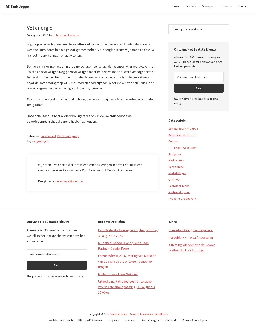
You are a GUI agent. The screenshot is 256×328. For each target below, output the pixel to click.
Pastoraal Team (178, 186)
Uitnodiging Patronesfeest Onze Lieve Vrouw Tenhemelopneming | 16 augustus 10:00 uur (126, 287)
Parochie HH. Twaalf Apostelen (191, 237)
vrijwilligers (41, 141)
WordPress (161, 314)
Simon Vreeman (119, 314)
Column (173, 141)
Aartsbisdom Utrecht (182, 135)
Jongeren (174, 154)
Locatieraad (48, 136)
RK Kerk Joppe (17, 6)
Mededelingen (177, 173)
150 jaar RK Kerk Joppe (183, 128)
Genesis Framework (141, 314)
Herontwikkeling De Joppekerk (191, 230)
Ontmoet (174, 179)
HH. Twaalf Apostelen (182, 147)
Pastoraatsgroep (68, 136)
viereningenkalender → (71, 181)
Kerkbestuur (176, 160)
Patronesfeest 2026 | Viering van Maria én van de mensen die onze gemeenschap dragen (127, 261)
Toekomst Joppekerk (182, 198)
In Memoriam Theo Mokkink (118, 274)
